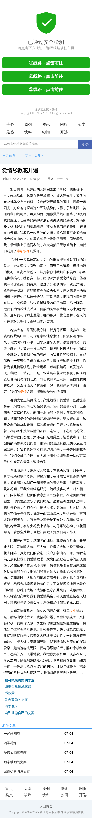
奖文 (82, 124)
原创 (28, 124)
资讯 (46, 124)
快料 (28, 132)
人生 (73, 611)
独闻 (46, 132)
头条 (10, 124)
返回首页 (46, 806)
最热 (10, 132)
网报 (64, 124)
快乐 (26, 251)
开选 (64, 132)
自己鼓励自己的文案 (19, 713)
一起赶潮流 (12, 733)
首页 (9, 789)
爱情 (23, 391)
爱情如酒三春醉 (15, 752)
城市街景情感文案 (18, 686)
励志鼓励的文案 (16, 699)
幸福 (20, 251)
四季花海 (11, 706)
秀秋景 (10, 693)
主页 (24, 156)
